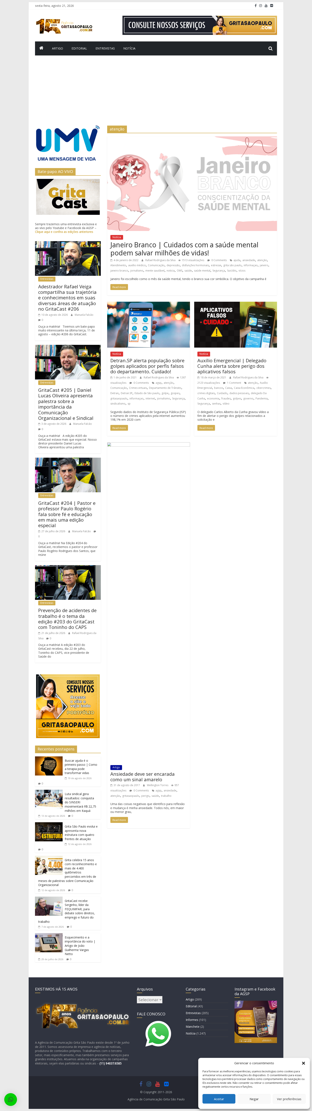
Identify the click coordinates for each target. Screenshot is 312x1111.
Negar (254, 1099)
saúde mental (202, 270)
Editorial (79, 48)
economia (213, 398)
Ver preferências (289, 1099)
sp (129, 403)
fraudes (226, 398)
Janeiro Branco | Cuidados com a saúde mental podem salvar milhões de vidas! (184, 248)
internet (150, 398)
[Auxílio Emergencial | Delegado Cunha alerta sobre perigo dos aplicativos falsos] (235, 304)
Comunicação (156, 265)
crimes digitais (206, 393)
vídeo (226, 403)
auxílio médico (137, 265)
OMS (179, 270)
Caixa (228, 388)
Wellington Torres (158, 785)
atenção (262, 260)
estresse (216, 265)
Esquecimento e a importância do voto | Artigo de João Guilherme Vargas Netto (80, 945)
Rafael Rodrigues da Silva (160, 260)
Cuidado (222, 393)
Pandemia (262, 398)
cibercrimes (263, 388)
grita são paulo (232, 265)
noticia (171, 270)
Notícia (129, 48)
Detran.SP (126, 393)
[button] (303, 1063)
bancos (218, 388)
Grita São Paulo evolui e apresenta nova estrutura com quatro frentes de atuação (81, 832)
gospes (175, 393)
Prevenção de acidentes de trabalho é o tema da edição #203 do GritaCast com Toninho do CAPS (67, 618)
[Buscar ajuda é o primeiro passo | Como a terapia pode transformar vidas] (49, 759)
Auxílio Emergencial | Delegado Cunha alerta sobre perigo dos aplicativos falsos (231, 366)
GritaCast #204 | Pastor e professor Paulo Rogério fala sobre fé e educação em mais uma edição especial (67, 514)
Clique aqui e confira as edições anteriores (64, 232)
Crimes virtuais (138, 388)
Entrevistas (105, 48)
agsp (159, 383)
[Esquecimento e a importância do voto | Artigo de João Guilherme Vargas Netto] (49, 935)
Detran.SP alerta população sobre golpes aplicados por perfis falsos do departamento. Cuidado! (147, 366)
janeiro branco (119, 270)
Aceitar (219, 1099)
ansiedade (248, 260)
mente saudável (154, 270)
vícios (242, 270)
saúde (188, 270)
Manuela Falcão (84, 315)
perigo (145, 796)
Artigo (57, 48)
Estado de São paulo (147, 393)
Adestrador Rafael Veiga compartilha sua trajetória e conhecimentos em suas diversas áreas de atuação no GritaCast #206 (67, 297)
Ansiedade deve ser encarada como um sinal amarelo (142, 777)
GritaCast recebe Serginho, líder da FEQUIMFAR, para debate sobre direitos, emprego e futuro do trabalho (66, 911)
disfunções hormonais (195, 265)
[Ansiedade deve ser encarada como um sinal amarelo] (148, 445)
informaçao (251, 265)
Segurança (218, 270)
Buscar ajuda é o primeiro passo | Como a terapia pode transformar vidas (81, 767)
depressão (173, 265)
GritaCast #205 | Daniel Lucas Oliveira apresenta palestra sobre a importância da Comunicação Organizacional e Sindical (65, 404)
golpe (165, 393)
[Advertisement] (156, 93)
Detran (114, 393)
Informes (192, 1020)
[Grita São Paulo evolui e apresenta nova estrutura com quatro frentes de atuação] (49, 825)
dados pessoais (239, 393)
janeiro (264, 265)
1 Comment (233, 383)
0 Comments (219, 260)
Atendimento (118, 265)
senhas (216, 403)
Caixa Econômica (244, 388)
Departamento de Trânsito (165, 388)
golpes (237, 398)
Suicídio (231, 270)
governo (248, 398)
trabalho (166, 796)
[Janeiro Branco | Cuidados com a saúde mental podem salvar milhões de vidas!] (192, 139)
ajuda (236, 260)
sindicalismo (117, 403)
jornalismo (136, 270)
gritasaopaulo (118, 398)
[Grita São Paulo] (41, 48)
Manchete (193, 1027)
